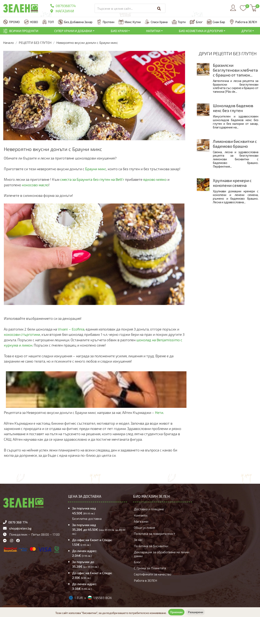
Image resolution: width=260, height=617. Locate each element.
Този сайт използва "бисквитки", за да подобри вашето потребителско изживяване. (111, 613)
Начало (8, 42)
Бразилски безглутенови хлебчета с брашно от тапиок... (235, 70)
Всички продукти (23, 31)
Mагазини (64, 11)
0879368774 (65, 5)
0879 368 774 (18, 522)
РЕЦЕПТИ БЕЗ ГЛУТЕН (35, 42)
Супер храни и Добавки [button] (73, 31)
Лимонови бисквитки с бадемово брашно (235, 144)
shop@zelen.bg (20, 528)
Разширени (195, 612)
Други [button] (246, 31)
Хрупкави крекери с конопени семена (232, 183)
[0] (243, 10)
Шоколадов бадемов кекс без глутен (233, 108)
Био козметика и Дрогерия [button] (201, 31)
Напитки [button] (153, 31)
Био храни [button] (119, 31)
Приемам (176, 612)
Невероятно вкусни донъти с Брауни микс (87, 42)
